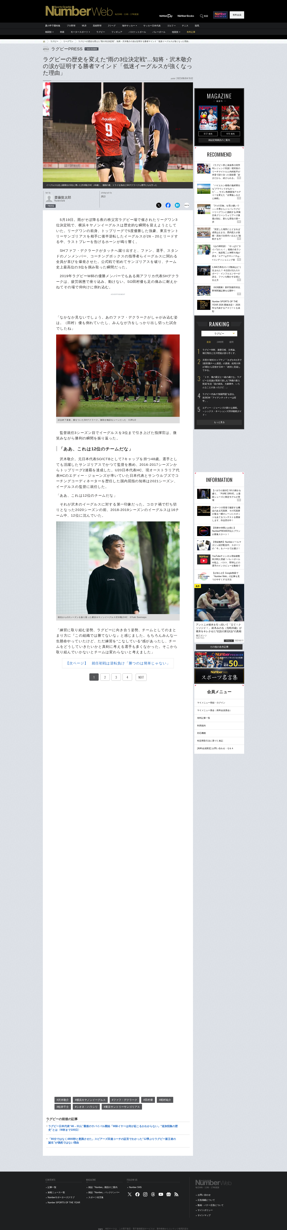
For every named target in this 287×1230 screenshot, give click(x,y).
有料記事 (191, 32)
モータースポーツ (79, 32)
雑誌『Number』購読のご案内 (102, 1187)
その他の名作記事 (219, 646)
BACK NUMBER (92, 48)
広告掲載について (206, 1200)
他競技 (175, 32)
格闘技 (48, 32)
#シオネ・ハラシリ (86, 1106)
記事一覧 (52, 1187)
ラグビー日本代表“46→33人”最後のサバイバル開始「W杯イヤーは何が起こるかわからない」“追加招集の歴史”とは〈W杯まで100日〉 (113, 1128)
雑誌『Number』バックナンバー (104, 1192)
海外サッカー (128, 25)
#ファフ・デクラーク (124, 1099)
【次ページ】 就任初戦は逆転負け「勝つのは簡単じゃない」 (118, 663)
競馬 (197, 25)
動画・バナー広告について (211, 1205)
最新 (209, 342)
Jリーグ (112, 25)
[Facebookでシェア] (168, 206)
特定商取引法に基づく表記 (210, 740)
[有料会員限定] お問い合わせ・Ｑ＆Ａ (215, 748)
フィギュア (116, 32)
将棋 (62, 32)
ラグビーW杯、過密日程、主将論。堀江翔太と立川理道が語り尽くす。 (219, 352)
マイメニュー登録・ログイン (211, 702)
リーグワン (68, 41)
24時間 (220, 342)
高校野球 (97, 25)
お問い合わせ (204, 1195)
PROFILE (51, 206)
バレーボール (158, 32)
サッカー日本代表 (152, 25)
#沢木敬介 (63, 1099)
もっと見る (219, 422)
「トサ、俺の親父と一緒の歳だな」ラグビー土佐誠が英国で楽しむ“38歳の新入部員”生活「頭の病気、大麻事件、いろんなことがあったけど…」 (221, 382)
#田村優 (148, 1099)
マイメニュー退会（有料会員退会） (214, 710)
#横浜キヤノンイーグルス (90, 1099)
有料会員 (237, 15)
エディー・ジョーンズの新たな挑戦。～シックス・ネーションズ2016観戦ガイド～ (222, 411)
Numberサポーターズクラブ (61, 1197)
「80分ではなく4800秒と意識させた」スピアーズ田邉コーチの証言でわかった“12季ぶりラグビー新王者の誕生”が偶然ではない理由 (112, 1141)
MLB (84, 25)
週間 (231, 342)
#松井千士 (63, 1106)
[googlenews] (168, 1195)
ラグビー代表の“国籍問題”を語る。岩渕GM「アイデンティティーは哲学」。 (219, 397)
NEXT (141, 677)
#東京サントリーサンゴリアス (122, 1106)
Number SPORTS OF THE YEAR (64, 1202)
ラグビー (100, 32)
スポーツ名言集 (95, 1197)
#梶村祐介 (165, 1099)
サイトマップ (204, 1215)
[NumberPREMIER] (220, 15)
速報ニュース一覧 (56, 1192)
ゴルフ (170, 25)
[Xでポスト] (158, 206)
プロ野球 (71, 25)
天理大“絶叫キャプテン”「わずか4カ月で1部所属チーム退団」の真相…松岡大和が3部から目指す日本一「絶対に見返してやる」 (222, 365)
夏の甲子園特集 (52, 25)
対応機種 (201, 733)
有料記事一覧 (203, 718)
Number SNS (135, 1187)
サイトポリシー (205, 1210)
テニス (185, 25)
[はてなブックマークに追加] (177, 206)
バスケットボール (137, 32)
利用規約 (201, 725)
